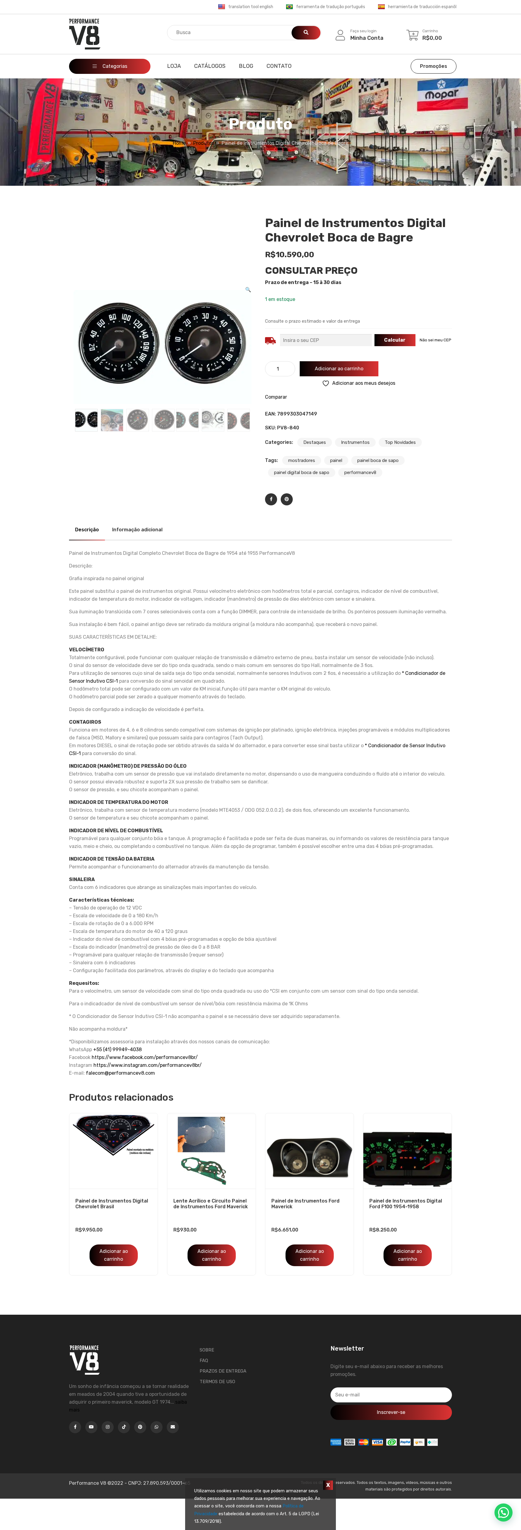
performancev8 (360, 472)
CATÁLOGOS (210, 66)
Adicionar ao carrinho (339, 368)
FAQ (204, 1360)
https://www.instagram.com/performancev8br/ (147, 1065)
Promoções (433, 66)
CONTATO (279, 66)
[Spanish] (381, 7)
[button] (248, 290)
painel (336, 460)
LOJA (174, 66)
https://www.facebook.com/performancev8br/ (145, 1057)
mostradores (301, 460)
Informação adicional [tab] (137, 530)
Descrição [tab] (87, 530)
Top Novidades (400, 442)
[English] (221, 7)
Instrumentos (355, 442)
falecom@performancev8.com (120, 1073)
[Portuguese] (289, 7)
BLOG (246, 66)
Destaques (314, 442)
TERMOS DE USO (217, 1381)
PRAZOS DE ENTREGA (223, 1371)
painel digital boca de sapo (301, 472)
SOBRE (207, 1350)
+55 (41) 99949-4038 (117, 1049)
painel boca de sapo (378, 460)
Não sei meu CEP (435, 340)
